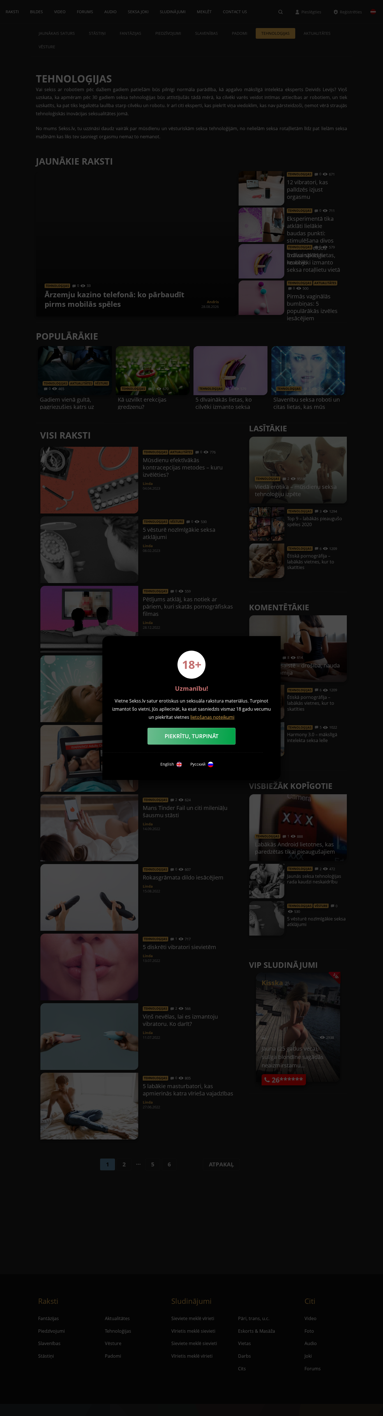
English (167, 764)
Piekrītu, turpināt (191, 736)
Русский (198, 764)
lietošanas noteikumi (212, 717)
